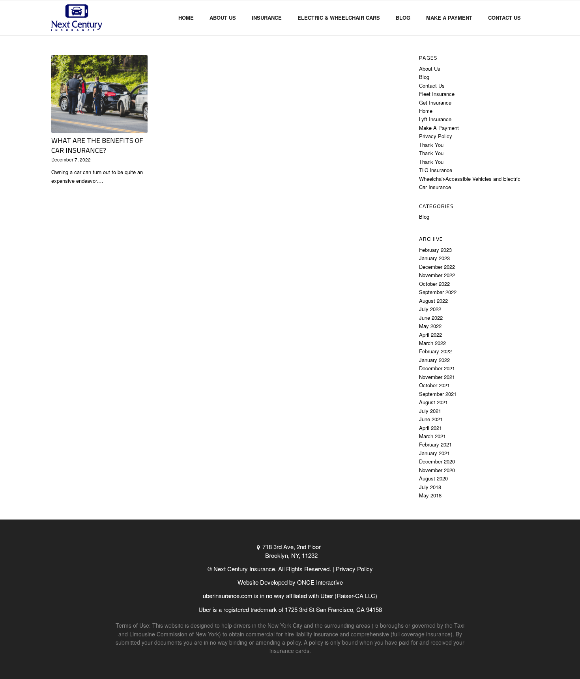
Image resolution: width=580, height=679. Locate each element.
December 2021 (437, 368)
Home (425, 110)
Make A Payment (439, 127)
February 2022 (435, 351)
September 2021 (438, 394)
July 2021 (430, 411)
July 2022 (430, 309)
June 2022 (431, 317)
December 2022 (437, 266)
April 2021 (430, 427)
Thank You (431, 144)
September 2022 (438, 292)
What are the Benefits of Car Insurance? (97, 145)
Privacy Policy (435, 136)
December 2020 (437, 461)
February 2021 (435, 444)
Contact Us (432, 85)
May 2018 (430, 495)
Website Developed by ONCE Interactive (290, 582)
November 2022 (437, 275)
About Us (429, 68)
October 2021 (434, 385)
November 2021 (437, 377)
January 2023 (434, 258)
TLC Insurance (435, 170)
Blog (424, 77)
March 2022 (432, 343)
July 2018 (430, 487)
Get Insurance (435, 102)
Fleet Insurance (437, 94)
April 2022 (430, 334)
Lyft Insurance (435, 119)
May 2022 (430, 326)
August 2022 (433, 300)
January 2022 (434, 360)
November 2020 (437, 470)
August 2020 (433, 478)
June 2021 (431, 419)
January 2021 (434, 453)
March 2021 (432, 436)
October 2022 (434, 283)
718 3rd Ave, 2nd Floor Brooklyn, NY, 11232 (291, 550)
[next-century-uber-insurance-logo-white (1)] (77, 17)
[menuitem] (186, 17)
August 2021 (433, 402)
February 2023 (435, 249)
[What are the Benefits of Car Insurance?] (99, 94)
